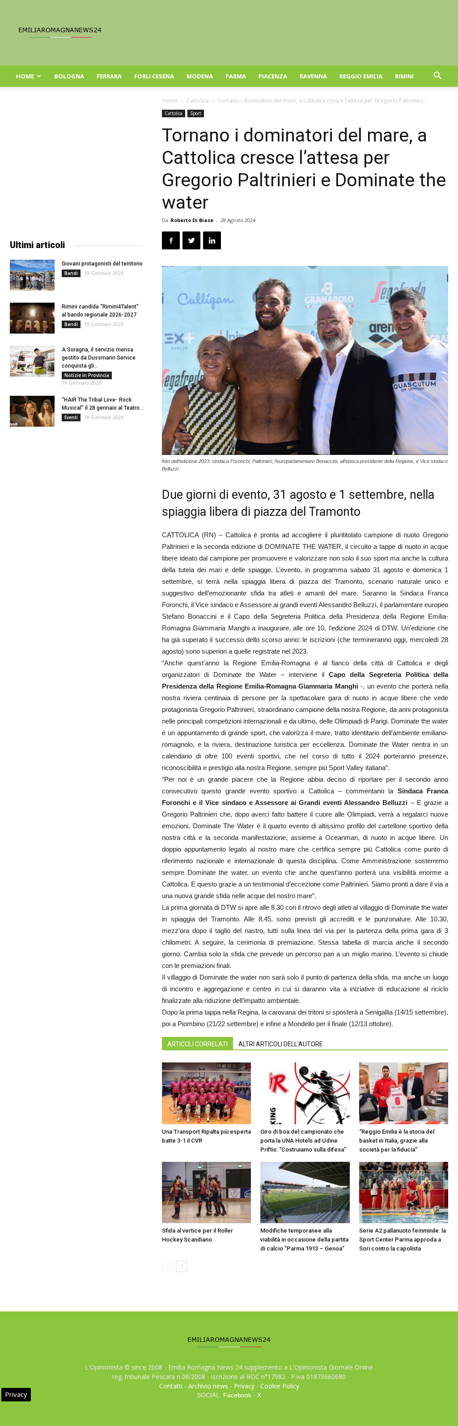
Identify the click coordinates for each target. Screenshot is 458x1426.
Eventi (71, 417)
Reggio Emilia (360, 76)
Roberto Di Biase (191, 220)
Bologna (69, 76)
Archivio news (208, 1386)
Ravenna (313, 76)
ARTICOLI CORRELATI (197, 1044)
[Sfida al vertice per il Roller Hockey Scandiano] (206, 1192)
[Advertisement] (77, 166)
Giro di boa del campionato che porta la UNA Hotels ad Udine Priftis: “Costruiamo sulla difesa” (303, 1140)
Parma (235, 76)
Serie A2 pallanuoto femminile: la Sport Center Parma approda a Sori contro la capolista (402, 1239)
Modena (200, 76)
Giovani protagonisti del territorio (102, 264)
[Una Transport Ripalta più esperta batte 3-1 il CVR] (206, 1093)
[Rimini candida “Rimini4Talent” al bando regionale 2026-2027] (32, 318)
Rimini (404, 76)
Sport (195, 113)
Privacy (244, 1386)
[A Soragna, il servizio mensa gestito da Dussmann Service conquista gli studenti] (32, 361)
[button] (437, 77)
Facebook (237, 1395)
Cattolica (198, 100)
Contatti (170, 1386)
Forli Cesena (154, 76)
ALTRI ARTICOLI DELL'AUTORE (280, 1044)
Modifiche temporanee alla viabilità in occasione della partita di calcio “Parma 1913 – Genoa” (304, 1239)
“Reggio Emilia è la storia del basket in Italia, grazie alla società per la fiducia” (396, 1140)
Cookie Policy (279, 1386)
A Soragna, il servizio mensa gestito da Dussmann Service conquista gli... (99, 358)
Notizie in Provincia (86, 375)
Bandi (71, 273)
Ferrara (109, 76)
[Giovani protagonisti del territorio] (32, 275)
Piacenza (273, 76)
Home (25, 76)
